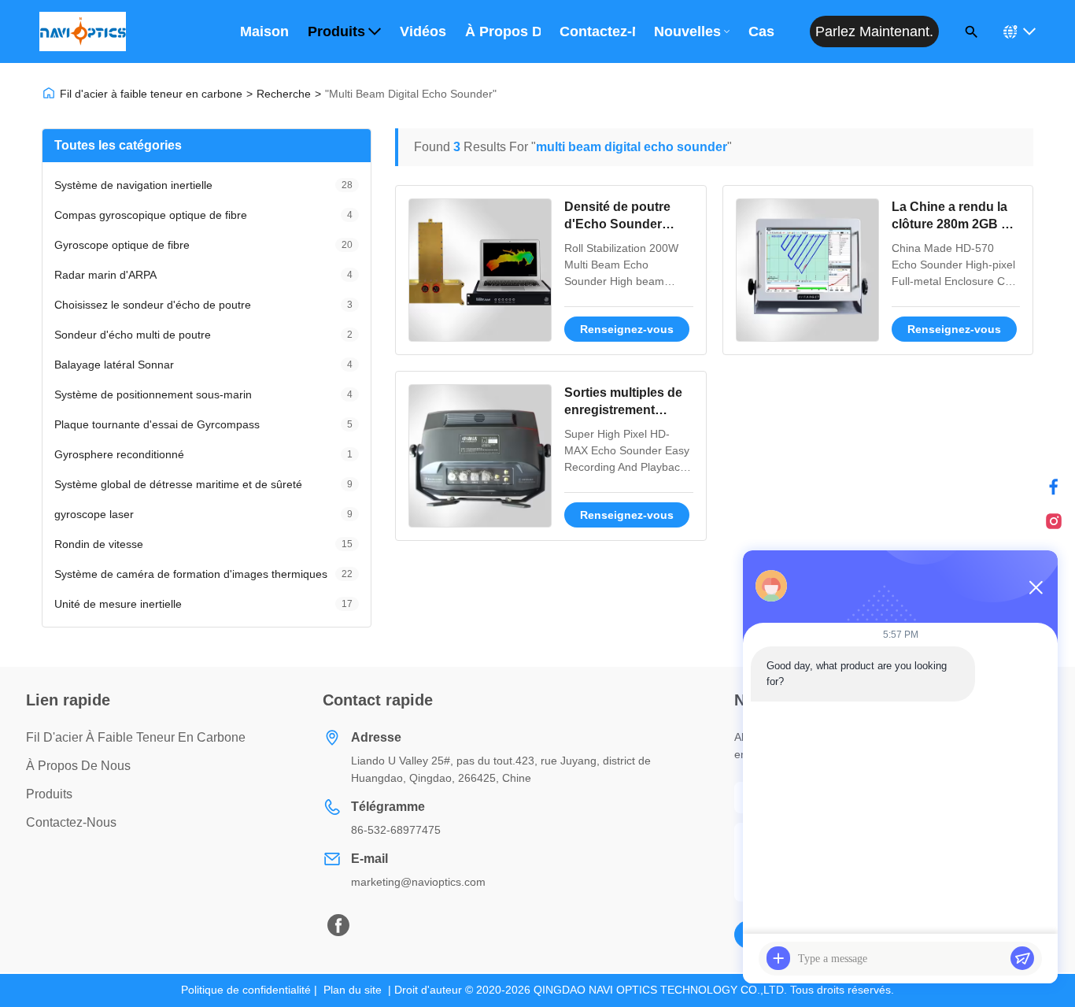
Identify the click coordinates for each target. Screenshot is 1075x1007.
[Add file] (778, 958)
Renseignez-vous (627, 329)
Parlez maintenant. (874, 31)
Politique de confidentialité (246, 989)
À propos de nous (503, 31)
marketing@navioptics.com (418, 882)
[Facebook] (1053, 486)
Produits (336, 31)
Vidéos (423, 31)
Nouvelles (687, 31)
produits (49, 794)
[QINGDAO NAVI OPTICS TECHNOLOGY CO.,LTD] (82, 31)
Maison (264, 31)
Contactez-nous (597, 31)
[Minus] (1035, 587)
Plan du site (352, 989)
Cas (761, 31)
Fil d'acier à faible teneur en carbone (151, 93)
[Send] (1022, 958)
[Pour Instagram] (1053, 521)
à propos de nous (78, 765)
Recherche (284, 93)
